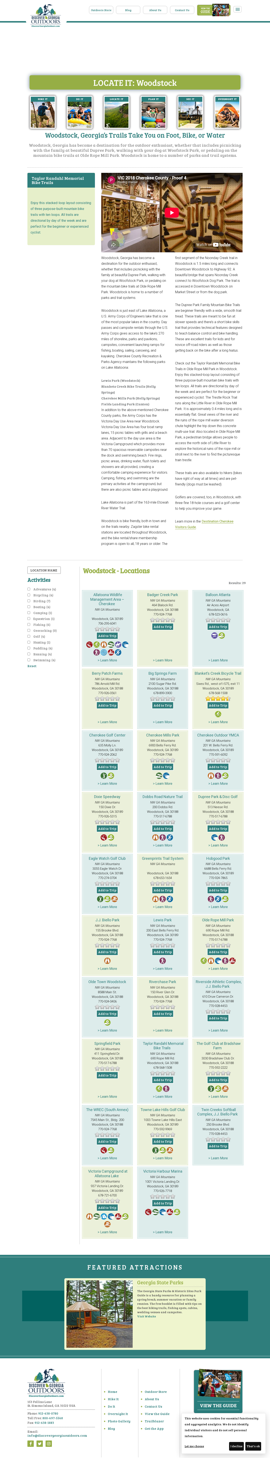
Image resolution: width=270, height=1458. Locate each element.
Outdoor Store (156, 1391)
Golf (39, 636)
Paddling (43, 648)
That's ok (253, 1446)
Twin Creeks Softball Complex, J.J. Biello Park (217, 1112)
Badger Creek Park (162, 595)
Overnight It (118, 1413)
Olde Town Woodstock (107, 982)
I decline (236, 1446)
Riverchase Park (162, 982)
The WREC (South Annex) (107, 1109)
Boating (41, 607)
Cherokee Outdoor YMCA (218, 735)
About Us (155, 10)
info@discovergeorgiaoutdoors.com (57, 1435)
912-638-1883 (44, 1422)
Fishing (41, 624)
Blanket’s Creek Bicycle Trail (218, 673)
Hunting (41, 642)
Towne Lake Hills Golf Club (162, 1109)
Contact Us (182, 10)
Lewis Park (163, 920)
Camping (42, 613)
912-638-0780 (48, 1413)
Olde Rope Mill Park (218, 920)
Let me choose (194, 1446)
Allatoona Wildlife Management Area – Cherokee (107, 599)
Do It (111, 1406)
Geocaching (45, 630)
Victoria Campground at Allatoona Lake (107, 1173)
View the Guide (157, 1413)
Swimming (44, 660)
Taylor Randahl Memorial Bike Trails (163, 1045)
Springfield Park (107, 1043)
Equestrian (44, 619)
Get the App (154, 1428)
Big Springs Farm (162, 673)
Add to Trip (107, 635)
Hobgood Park (218, 858)
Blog (128, 10)
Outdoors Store (101, 10)
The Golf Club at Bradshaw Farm (218, 1045)
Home (112, 1391)
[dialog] (223, 1433)
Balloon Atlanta (218, 595)
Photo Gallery (119, 1421)
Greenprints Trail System (163, 858)
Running (42, 654)
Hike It (113, 1399)
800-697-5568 (52, 1418)
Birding (41, 601)
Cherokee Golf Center (107, 735)
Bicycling (43, 595)
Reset (31, 666)
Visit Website (146, 1316)
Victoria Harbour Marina (162, 1171)
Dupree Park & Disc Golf (218, 796)
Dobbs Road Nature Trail (163, 796)
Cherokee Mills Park (162, 735)
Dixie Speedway (107, 796)
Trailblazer (154, 1421)
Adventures (44, 589)
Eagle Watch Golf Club (107, 858)
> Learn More (107, 660)
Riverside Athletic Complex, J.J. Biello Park (219, 984)
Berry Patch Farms (107, 673)
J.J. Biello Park (107, 920)
